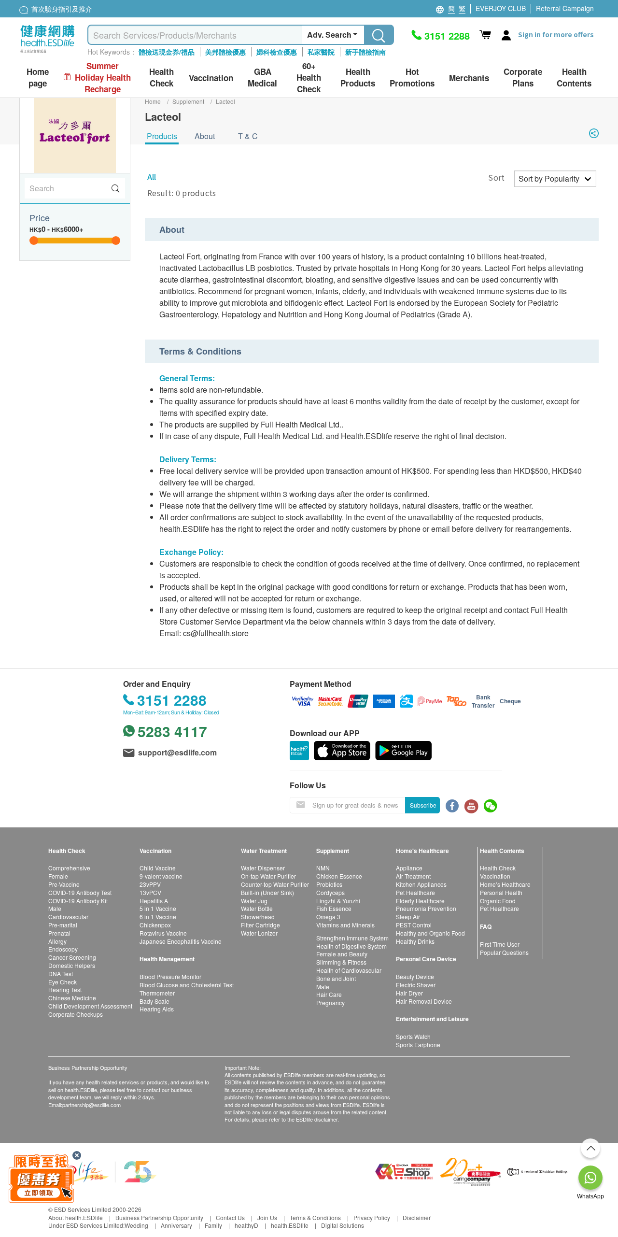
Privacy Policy (371, 1217)
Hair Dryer (409, 993)
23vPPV (150, 884)
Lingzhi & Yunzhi (338, 900)
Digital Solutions (342, 1225)
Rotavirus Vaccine (163, 933)
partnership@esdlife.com (91, 1105)
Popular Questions (504, 952)
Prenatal (59, 933)
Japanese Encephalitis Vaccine (181, 941)
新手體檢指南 (365, 52)
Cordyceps (330, 892)
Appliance (409, 868)
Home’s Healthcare (505, 884)
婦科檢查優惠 (276, 52)
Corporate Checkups (75, 1014)
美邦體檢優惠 (225, 52)
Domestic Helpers (71, 965)
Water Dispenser (263, 868)
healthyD (246, 1225)
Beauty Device (415, 976)
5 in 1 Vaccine (158, 908)
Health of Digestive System (351, 946)
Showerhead (258, 916)
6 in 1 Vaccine (158, 916)
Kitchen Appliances (421, 884)
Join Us (267, 1217)
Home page (38, 77)
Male (54, 908)
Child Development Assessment (90, 1006)
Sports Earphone (418, 1044)
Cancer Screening (72, 957)
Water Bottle (257, 908)
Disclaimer (417, 1217)
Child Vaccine (158, 868)
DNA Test (60, 973)
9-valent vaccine (161, 876)
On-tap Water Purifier (268, 876)
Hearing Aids (157, 1009)
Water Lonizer (259, 933)
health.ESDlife (290, 1225)
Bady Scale (154, 1001)
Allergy (57, 941)
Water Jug (254, 900)
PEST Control (414, 925)
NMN (323, 868)
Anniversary (176, 1225)
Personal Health (501, 892)
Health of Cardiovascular (348, 970)
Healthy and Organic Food (430, 933)
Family (213, 1225)
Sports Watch (413, 1036)
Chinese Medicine (72, 998)
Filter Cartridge (260, 925)
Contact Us (230, 1217)
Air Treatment (413, 876)
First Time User (500, 944)
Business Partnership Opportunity (159, 1217)
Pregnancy (330, 1002)
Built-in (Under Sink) (267, 892)
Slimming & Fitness (341, 962)
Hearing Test (65, 989)
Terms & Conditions (315, 1217)
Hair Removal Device (424, 1001)
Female (58, 876)
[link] (104, 1170)
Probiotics (329, 884)
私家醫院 (321, 52)
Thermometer (157, 993)
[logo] (47, 53)
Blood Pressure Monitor (170, 976)
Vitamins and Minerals (345, 925)
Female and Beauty (341, 954)
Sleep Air (408, 916)
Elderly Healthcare (420, 900)
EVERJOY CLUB (501, 8)
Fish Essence (333, 908)
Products (162, 136)
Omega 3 (328, 916)
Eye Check (62, 982)
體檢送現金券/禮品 (167, 52)
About (205, 136)
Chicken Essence (339, 876)
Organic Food (498, 900)
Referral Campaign (565, 8)
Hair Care (329, 994)
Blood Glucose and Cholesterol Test (187, 985)
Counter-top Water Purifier (275, 884)
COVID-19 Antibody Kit (78, 900)
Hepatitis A (154, 900)
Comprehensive (69, 868)
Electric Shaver (415, 985)
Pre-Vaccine (64, 884)
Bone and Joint (336, 978)
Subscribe (423, 805)
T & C (248, 136)
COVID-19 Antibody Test (80, 892)
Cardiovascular (68, 916)
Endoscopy (63, 949)
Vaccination (495, 876)
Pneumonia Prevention (426, 908)
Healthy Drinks (415, 941)
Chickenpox (155, 925)
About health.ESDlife (75, 1217)
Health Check (498, 868)
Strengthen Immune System (352, 938)
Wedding (136, 1225)
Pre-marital (62, 925)
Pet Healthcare (415, 892)
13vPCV (150, 892)
